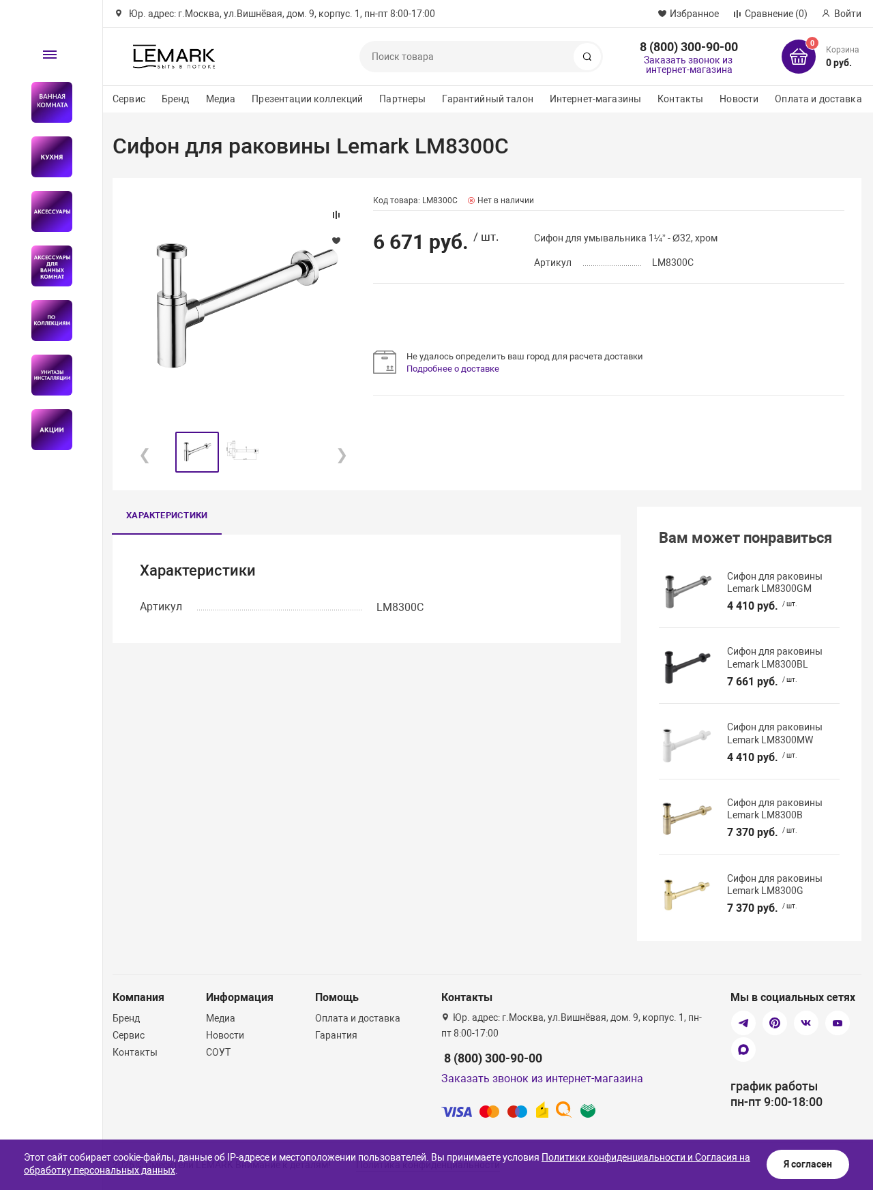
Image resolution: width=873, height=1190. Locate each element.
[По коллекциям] (46, 320)
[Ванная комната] (46, 102)
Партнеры (402, 98)
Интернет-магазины (595, 98)
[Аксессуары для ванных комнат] (46, 265)
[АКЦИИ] (46, 429)
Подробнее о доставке (452, 368)
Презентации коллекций (307, 98)
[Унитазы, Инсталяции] (46, 375)
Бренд (176, 98)
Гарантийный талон (487, 98)
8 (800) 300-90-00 (689, 47)
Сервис (129, 98)
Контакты (680, 98)
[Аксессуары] (46, 211)
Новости (739, 98)
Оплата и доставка (818, 98)
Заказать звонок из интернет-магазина (688, 65)
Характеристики (166, 515)
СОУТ (218, 1052)
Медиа (221, 98)
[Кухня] (46, 156)
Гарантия (336, 1035)
